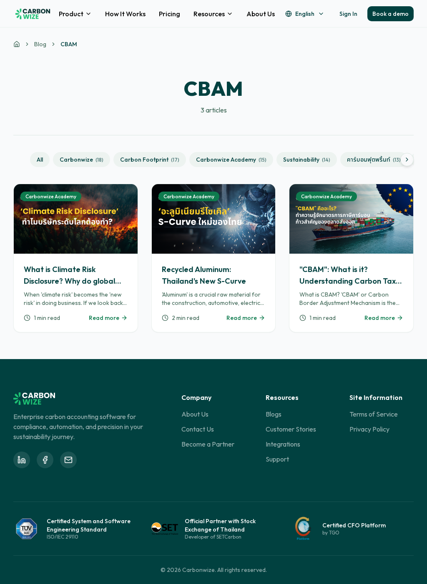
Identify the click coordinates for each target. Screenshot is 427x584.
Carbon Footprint (149, 159)
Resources (209, 14)
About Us (260, 14)
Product (71, 14)
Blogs (273, 414)
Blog (40, 44)
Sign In (348, 13)
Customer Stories (291, 429)
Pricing (169, 14)
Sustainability (306, 159)
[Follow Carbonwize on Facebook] (45, 460)
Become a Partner (207, 444)
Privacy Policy (369, 429)
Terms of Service (373, 414)
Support (277, 459)
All (40, 159)
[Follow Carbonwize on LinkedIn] (21, 460)
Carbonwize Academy (231, 159)
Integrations (283, 444)
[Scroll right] (407, 159)
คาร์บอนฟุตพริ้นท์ (374, 159)
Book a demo (390, 13)
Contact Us (197, 429)
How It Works (125, 14)
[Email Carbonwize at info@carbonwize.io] (68, 460)
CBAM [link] (68, 44)
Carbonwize (81, 159)
